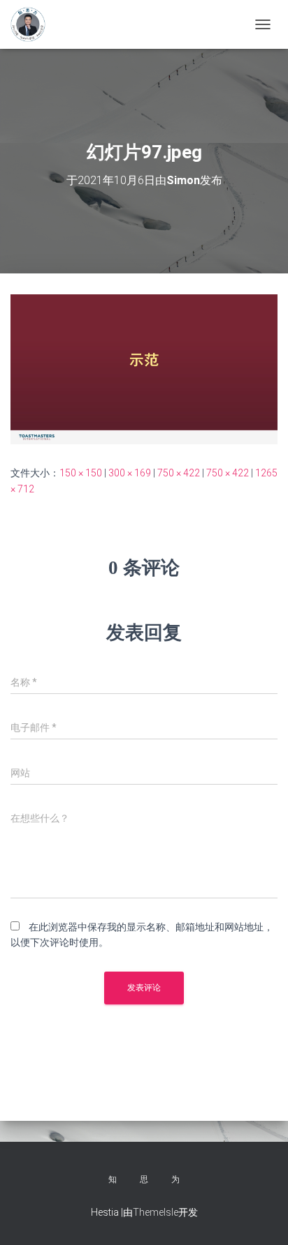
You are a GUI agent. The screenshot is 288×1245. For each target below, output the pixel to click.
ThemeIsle (155, 1212)
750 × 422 (178, 472)
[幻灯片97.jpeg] (144, 368)
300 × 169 (129, 472)
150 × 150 (80, 472)
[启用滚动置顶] (260, 1217)
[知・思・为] (33, 24)
